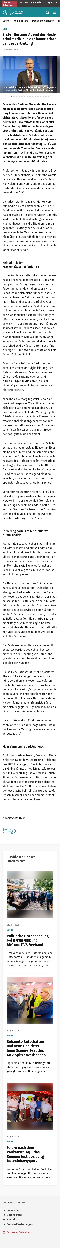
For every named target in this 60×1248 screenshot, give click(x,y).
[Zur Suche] (47, 12)
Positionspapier (17, 403)
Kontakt (24, 2)
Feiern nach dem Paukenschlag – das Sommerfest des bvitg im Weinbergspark (30, 1089)
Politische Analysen (43, 20)
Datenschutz (37, 2)
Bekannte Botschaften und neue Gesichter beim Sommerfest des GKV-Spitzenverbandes (30, 983)
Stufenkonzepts (18, 412)
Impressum (52, 2)
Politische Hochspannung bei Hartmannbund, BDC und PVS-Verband (25, 877)
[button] (11, 96)
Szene (6, 20)
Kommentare (21, 20)
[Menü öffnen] (54, 12)
